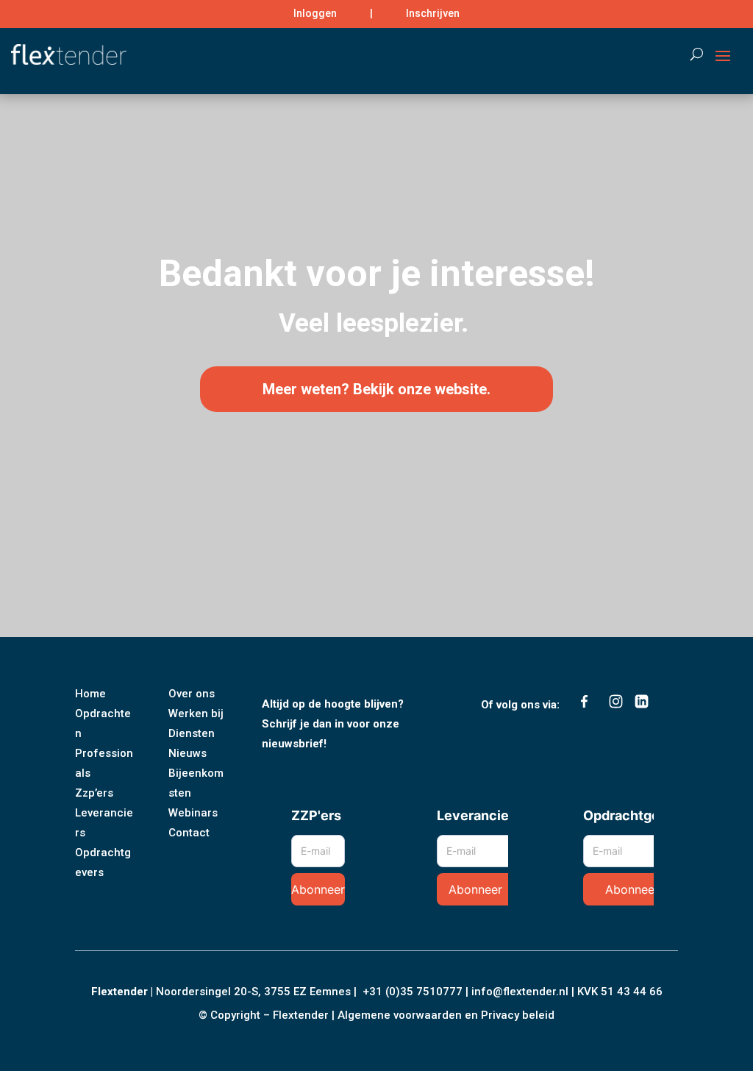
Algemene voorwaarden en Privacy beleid (446, 1015)
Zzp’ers (94, 793)
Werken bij (196, 713)
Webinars (193, 812)
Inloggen (315, 13)
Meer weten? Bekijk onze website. (376, 389)
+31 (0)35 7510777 (413, 991)
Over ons (191, 693)
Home (90, 693)
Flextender (119, 991)
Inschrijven (433, 13)
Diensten (191, 733)
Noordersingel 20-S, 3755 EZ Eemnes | (259, 991)
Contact (189, 832)
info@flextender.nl (521, 991)
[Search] (689, 54)
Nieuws (187, 753)
